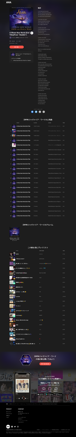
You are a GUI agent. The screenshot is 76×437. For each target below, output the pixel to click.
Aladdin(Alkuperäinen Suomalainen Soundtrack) (57, 168)
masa (40, 277)
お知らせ (8, 415)
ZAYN (17, 254)
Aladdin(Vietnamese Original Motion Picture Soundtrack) (58, 187)
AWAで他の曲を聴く (45, 364)
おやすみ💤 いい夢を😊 (21, 291)
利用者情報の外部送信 (55, 429)
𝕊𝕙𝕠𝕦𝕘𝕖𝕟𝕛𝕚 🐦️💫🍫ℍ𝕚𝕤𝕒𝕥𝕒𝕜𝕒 (45, 263)
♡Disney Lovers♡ (20, 258)
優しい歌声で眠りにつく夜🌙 (22, 329)
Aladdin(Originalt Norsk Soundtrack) (55, 159)
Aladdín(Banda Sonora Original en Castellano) (57, 140)
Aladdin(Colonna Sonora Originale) (54, 149)
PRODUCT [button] (9, 409)
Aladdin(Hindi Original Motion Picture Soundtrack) (57, 182)
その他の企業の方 (21, 422)
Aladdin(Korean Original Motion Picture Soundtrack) (58, 178)
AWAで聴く (16, 47)
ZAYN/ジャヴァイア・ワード (22, 37)
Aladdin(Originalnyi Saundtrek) (54, 196)
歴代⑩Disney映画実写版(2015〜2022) (24, 277)
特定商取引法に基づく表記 (65, 429)
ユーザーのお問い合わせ (22, 417)
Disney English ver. (20, 339)
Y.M (40, 291)
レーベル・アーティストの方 (22, 420)
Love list (18, 296)
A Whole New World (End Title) (23, 126)
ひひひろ (41, 254)
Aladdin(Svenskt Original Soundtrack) (55, 211)
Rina (40, 296)
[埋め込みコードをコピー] (44, 112)
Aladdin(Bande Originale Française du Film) (56, 154)
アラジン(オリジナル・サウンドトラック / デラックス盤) (58, 135)
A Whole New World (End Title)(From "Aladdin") (49, 403)
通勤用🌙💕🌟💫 (20, 282)
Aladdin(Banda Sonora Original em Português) (57, 201)
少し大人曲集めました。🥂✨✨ (23, 268)
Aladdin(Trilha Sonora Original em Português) (56, 215)
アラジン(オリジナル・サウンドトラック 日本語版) (57, 130)
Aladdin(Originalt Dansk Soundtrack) (55, 192)
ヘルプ (7, 417)
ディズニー (18, 306)
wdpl (17, 324)
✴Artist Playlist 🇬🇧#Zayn (21, 273)
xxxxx (40, 287)
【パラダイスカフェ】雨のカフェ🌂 (23, 334)
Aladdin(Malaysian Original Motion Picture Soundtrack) (58, 206)
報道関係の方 (20, 418)
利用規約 (38, 429)
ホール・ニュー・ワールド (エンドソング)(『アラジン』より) (29, 54)
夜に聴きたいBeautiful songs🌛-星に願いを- (25, 343)
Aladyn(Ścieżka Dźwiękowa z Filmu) (55, 173)
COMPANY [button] (21, 409)
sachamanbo (41, 258)
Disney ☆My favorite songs (22, 320)
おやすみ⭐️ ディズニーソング (22, 310)
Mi (39, 343)
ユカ (40, 329)
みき (40, 305)
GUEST (40, 310)
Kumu (40, 334)
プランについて (9, 413)
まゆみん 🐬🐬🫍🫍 (42, 268)
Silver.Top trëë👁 (42, 272)
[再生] (31, 33)
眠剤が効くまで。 (20, 287)
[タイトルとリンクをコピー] (40, 112)
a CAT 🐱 (41, 320)
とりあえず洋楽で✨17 (21, 301)
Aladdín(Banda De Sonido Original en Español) (57, 163)
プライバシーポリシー (45, 429)
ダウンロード (8, 411)
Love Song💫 (19, 315)
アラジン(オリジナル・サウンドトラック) (56, 126)
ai (39, 282)
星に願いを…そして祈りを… (22, 263)
